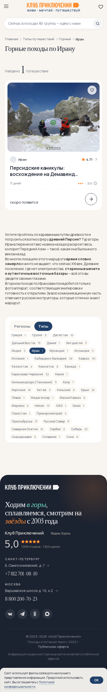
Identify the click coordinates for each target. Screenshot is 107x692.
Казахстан (22, 366)
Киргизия (21, 390)
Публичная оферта (53, 646)
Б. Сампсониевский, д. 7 (25, 565)
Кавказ (87, 358)
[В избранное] (92, 90)
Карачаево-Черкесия (30, 374)
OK (96, 680)
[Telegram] (22, 614)
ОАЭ (61, 406)
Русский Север (56, 421)
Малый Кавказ (72, 398)
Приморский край (51, 413)
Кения (61, 374)
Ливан (18, 398)
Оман (78, 406)
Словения (51, 437)
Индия (18, 351)
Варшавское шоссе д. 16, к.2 (29, 590)
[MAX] (47, 614)
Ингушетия (76, 343)
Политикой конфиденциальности (29, 684)
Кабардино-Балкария (53, 358)
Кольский (66, 390)
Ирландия (59, 351)
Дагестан (63, 335)
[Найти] (97, 23)
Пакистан (21, 413)
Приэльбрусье (24, 421)
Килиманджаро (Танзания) (34, 382)
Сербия (57, 429)
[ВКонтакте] (10, 614)
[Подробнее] (91, 199)
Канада (72, 366)
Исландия (84, 351)
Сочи (72, 437)
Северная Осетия (27, 429)
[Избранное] (101, 6)
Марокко (20, 406)
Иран (22, 159)
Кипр (68, 382)
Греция (19, 335)
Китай (44, 390)
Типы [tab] (43, 326)
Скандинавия (24, 437)
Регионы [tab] (22, 326)
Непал (42, 406)
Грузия (39, 335)
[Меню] (6, 6)
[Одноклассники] (35, 614)
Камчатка (48, 366)
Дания (53, 343)
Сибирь (79, 429)
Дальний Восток (26, 343)
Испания (20, 358)
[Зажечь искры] (97, 485)
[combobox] (50, 23)
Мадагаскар (42, 398)
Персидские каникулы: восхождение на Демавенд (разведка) (42, 171)
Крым (88, 390)
